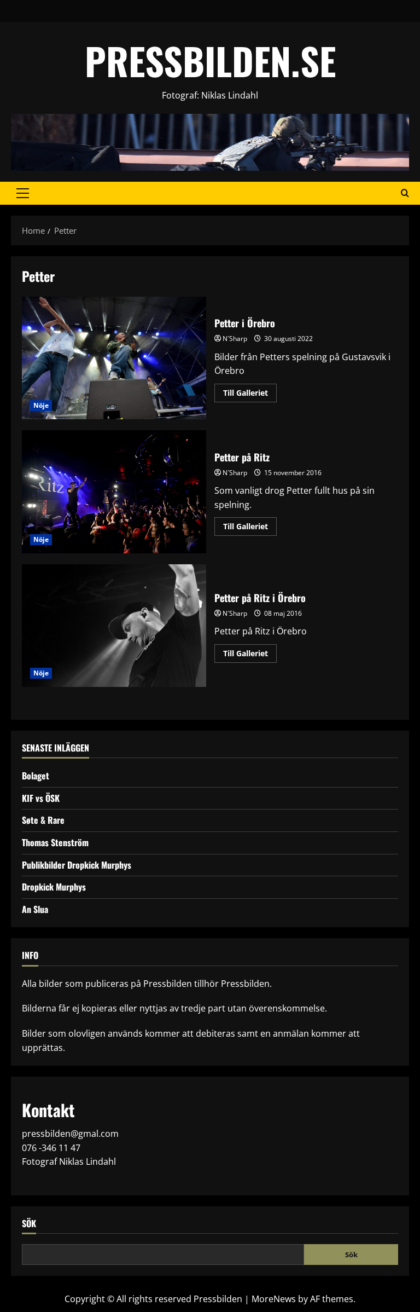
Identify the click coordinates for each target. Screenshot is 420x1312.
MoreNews (274, 1299)
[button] (22, 193)
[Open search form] (405, 193)
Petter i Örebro (114, 358)
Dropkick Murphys (54, 886)
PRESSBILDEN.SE (210, 60)
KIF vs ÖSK (41, 798)
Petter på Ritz (114, 491)
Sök (29, 1223)
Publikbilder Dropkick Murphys (76, 864)
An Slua (35, 909)
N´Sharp (235, 338)
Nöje (41, 405)
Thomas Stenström (55, 842)
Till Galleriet (250, 394)
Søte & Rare (43, 819)
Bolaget (35, 775)
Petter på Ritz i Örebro (114, 625)
